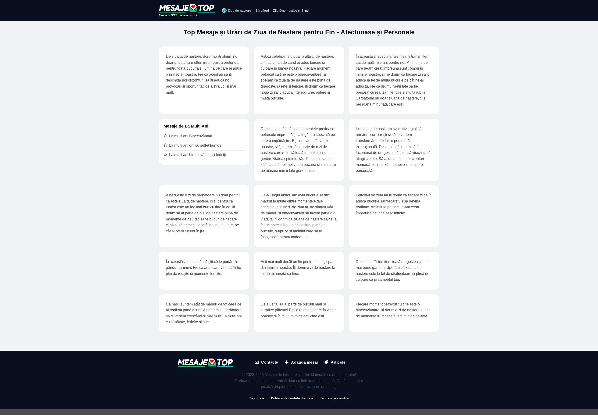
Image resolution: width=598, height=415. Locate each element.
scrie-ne (313, 387)
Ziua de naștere (239, 10)
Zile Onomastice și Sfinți (291, 10)
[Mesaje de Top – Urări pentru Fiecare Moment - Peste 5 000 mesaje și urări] (187, 8)
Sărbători (262, 10)
